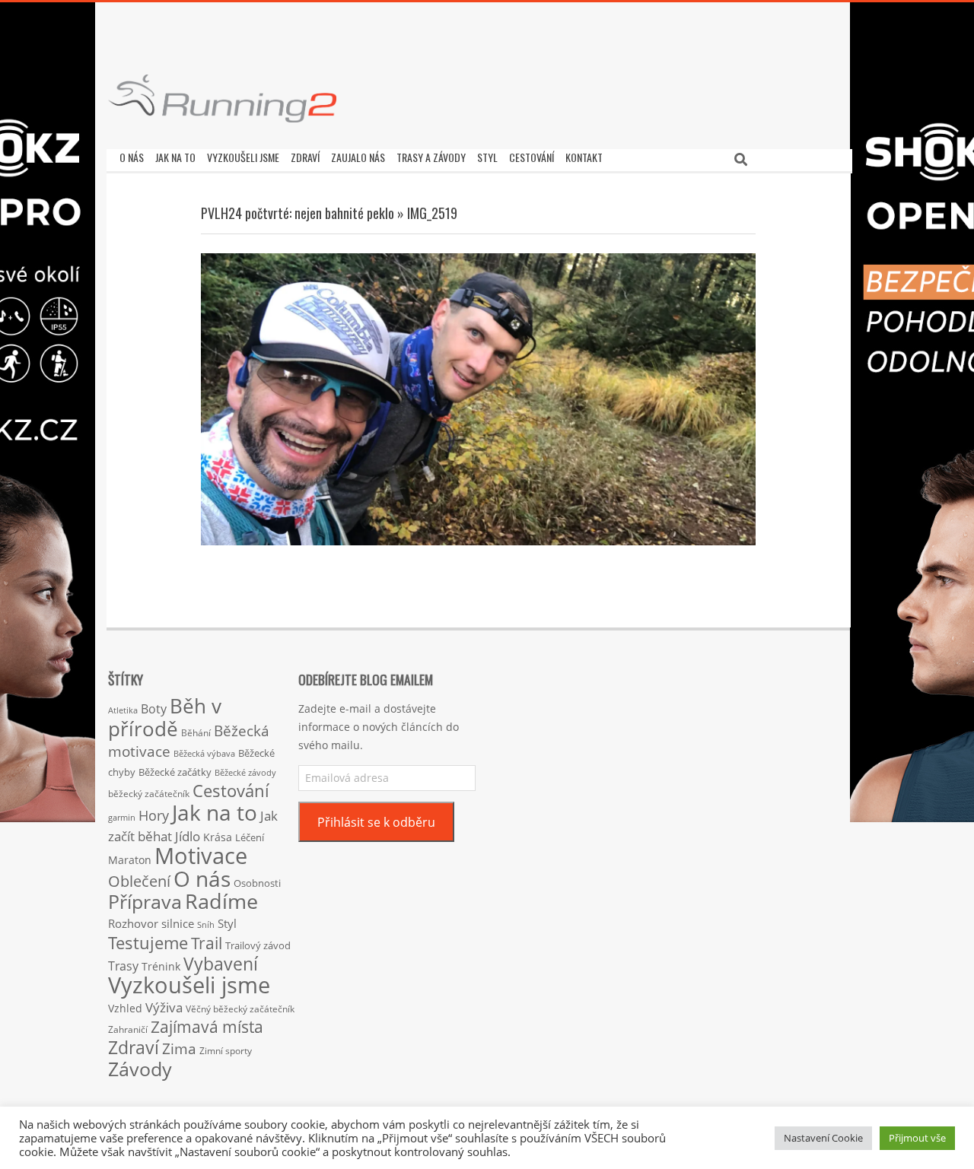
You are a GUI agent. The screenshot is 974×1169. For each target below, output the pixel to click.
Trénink (161, 966)
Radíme (221, 901)
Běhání (196, 732)
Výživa (164, 1007)
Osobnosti (257, 883)
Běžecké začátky (175, 772)
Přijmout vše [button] (917, 1138)
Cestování (231, 791)
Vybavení (220, 963)
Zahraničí (128, 1029)
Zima (179, 1049)
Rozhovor (133, 924)
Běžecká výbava (204, 753)
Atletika (123, 710)
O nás (202, 878)
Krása (217, 837)
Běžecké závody (245, 772)
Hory (153, 815)
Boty (154, 708)
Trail (206, 943)
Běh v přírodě (164, 717)
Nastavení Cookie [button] (823, 1138)
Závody (140, 1069)
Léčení (249, 837)
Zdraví (133, 1047)
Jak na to (214, 812)
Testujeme (148, 943)
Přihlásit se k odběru (376, 822)
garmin (121, 817)
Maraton (129, 860)
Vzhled (125, 1008)
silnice (177, 924)
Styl (227, 923)
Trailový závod (258, 945)
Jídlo (187, 836)
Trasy (123, 966)
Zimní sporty (225, 1050)
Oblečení (139, 880)
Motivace (200, 855)
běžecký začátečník (148, 793)
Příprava (145, 901)
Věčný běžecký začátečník (240, 1008)
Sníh (206, 925)
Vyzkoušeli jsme (189, 985)
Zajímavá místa (207, 1026)
